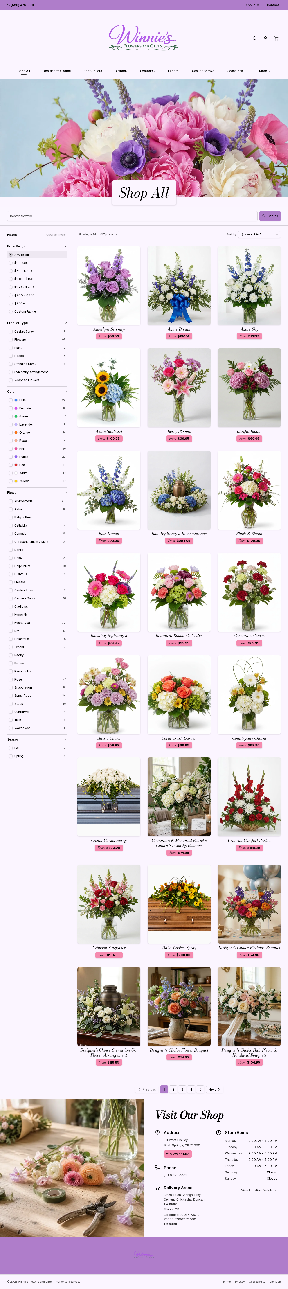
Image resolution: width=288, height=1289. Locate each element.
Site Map (275, 1282)
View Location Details (257, 1190)
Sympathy (147, 71)
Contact (273, 5)
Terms (227, 1282)
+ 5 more (170, 1224)
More (263, 71)
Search (273, 216)
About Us (252, 5)
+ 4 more (170, 1204)
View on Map (180, 1154)
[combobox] (259, 234)
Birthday (121, 71)
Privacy (240, 1282)
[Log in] (265, 38)
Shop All (24, 71)
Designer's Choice (57, 71)
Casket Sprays (203, 71)
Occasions (235, 71)
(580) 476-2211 (22, 5)
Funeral (173, 71)
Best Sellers (92, 71)
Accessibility (257, 1282)
